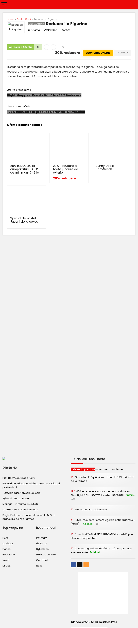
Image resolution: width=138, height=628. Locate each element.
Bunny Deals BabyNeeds (105, 167)
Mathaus (8, 543)
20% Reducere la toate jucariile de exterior (65, 169)
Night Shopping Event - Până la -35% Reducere (44, 95)
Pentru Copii (24, 19)
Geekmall (42, 560)
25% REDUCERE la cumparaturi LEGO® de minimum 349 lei (25, 169)
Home (10, 19)
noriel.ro (66, 29)
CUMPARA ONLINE (98, 53)
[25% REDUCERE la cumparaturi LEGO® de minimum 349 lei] (26, 148)
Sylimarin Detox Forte (16, 498)
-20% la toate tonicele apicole (22, 493)
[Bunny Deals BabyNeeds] (112, 148)
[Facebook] (73, 564)
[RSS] (86, 564)
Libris (5, 538)
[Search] (133, 4)
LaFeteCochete (46, 554)
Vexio (6, 560)
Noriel (39, 565)
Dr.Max (6, 565)
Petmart (41, 538)
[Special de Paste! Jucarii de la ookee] (26, 200)
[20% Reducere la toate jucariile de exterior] (69, 148)
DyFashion (42, 549)
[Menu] (4, 4)
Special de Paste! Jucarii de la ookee (24, 220)
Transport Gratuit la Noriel (91, 509)
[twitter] (79, 564)
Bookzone (9, 554)
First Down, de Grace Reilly (19, 478)
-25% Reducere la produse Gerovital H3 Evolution (46, 112)
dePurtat (41, 543)
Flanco (7, 549)
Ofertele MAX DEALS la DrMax (20, 509)
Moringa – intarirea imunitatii (20, 504)
